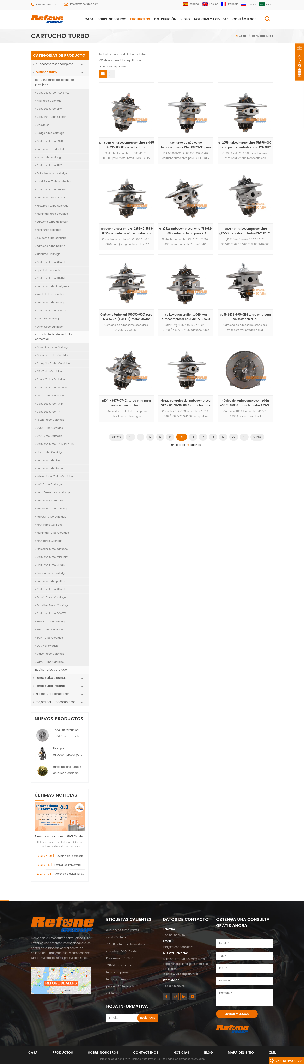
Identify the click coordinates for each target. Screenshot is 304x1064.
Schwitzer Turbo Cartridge (52, 606)
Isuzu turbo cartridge (49, 157)
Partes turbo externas (51, 677)
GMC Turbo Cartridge (50, 428)
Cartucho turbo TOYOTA (51, 311)
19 (223, 437)
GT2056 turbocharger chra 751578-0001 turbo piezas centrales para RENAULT (245, 145)
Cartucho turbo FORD (50, 141)
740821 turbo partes (119, 965)
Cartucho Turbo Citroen (51, 117)
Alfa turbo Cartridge (49, 101)
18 (213, 437)
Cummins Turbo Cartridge (53, 347)
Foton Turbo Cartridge (50, 420)
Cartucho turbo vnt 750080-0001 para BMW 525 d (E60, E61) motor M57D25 (126, 317)
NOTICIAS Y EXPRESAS (211, 19)
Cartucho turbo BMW (50, 109)
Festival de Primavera (67, 865)
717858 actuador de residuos (125, 944)
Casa (89, 19)
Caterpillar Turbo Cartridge (53, 363)
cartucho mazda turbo (51, 198)
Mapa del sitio (241, 1052)
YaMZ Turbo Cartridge (50, 662)
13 (160, 437)
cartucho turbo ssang (50, 303)
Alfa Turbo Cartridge (49, 371)
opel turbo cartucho (49, 270)
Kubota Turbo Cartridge (51, 517)
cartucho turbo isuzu (49, 460)
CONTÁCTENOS (244, 19)
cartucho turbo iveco (50, 468)
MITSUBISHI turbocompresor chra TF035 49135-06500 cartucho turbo (126, 145)
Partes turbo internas (50, 685)
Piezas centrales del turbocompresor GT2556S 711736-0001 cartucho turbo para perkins (185, 403)
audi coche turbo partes (122, 930)
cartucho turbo (262, 36)
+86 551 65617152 (47, 5)
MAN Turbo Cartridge (49, 525)
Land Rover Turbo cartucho (54, 182)
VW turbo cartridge (48, 319)
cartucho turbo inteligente (53, 286)
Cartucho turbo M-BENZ (51, 190)
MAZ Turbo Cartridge (49, 541)
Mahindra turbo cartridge (52, 214)
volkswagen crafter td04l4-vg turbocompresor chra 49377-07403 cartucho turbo (186, 317)
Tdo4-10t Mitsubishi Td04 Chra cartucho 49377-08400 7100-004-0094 (66, 734)
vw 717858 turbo (116, 937)
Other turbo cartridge (50, 327)
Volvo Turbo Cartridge (50, 654)
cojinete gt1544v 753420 (122, 951)
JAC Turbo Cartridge (49, 484)
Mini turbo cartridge (49, 230)
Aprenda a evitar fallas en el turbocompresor (83, 874)
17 (203, 437)
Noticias (181, 1052)
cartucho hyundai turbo (52, 149)
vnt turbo (112, 994)
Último (257, 437)
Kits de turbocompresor (52, 694)
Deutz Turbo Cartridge (50, 396)
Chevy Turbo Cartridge (51, 380)
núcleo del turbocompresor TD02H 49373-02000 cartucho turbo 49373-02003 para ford (245, 403)
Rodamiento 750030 (119, 958)
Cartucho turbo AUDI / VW (53, 93)
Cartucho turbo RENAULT (52, 262)
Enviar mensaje (236, 1013)
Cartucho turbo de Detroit (52, 388)
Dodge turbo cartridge (50, 133)
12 (150, 437)
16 (193, 437)
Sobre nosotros (112, 19)
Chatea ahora (285, 1061)
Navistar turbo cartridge (51, 573)
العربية (269, 4)
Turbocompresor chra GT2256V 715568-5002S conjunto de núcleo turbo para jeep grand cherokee (126, 231)
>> (244, 437)
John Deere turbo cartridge (53, 493)
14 (170, 437)
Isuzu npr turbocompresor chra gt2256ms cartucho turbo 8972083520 (245, 231)
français (233, 4)
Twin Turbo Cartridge (50, 638)
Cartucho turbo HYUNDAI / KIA (55, 444)
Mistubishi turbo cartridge (52, 206)
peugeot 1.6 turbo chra (121, 987)
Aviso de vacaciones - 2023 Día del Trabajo (60, 836)
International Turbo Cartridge (55, 476)
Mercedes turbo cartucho (52, 549)
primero (116, 437)
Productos (140, 19)
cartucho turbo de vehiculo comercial (53, 337)
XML (272, 1052)
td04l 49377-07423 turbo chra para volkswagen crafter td (126, 403)
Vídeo (185, 19)
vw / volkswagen (47, 646)
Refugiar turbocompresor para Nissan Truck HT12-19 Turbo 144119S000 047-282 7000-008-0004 (68, 752)
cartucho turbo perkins (51, 246)
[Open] (299, 62)
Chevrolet (43, 125)
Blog (208, 1052)
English (213, 4)
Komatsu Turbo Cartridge (52, 509)
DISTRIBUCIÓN (165, 19)
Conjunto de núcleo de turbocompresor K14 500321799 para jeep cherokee (186, 145)
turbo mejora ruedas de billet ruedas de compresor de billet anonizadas (67, 771)
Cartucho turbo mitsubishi (53, 557)
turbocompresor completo (54, 64)
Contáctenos (145, 1052)
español (195, 4)
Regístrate (147, 1018)
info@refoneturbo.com (84, 4)
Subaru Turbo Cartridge (51, 622)
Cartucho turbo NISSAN (51, 565)
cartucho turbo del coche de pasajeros (54, 82)
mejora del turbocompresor (55, 702)
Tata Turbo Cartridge (50, 630)
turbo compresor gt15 (120, 972)
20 (233, 437)
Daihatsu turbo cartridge (52, 173)
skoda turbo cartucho (50, 295)
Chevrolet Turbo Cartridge (53, 355)
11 (140, 437)
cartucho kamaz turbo (50, 501)
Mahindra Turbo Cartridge (53, 533)
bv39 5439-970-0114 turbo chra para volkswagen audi (245, 317)
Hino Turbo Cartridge (50, 452)
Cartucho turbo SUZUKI (51, 278)
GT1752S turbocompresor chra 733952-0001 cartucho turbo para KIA (186, 231)
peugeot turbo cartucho (52, 238)
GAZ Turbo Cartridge (49, 436)
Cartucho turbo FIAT (49, 412)
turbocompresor (117, 980)
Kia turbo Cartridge (48, 254)
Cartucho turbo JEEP (49, 165)
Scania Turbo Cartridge (51, 597)
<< (130, 437)
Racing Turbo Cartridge (51, 670)
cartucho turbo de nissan (52, 222)
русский (252, 4)
